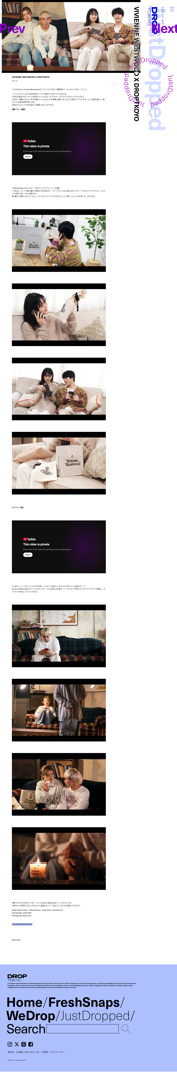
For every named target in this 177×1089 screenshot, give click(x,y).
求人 (38, 1052)
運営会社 (11, 1052)
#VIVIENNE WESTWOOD (22, 924)
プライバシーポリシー (57, 1052)
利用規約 (45, 1052)
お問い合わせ (30, 1052)
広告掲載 (19, 1052)
